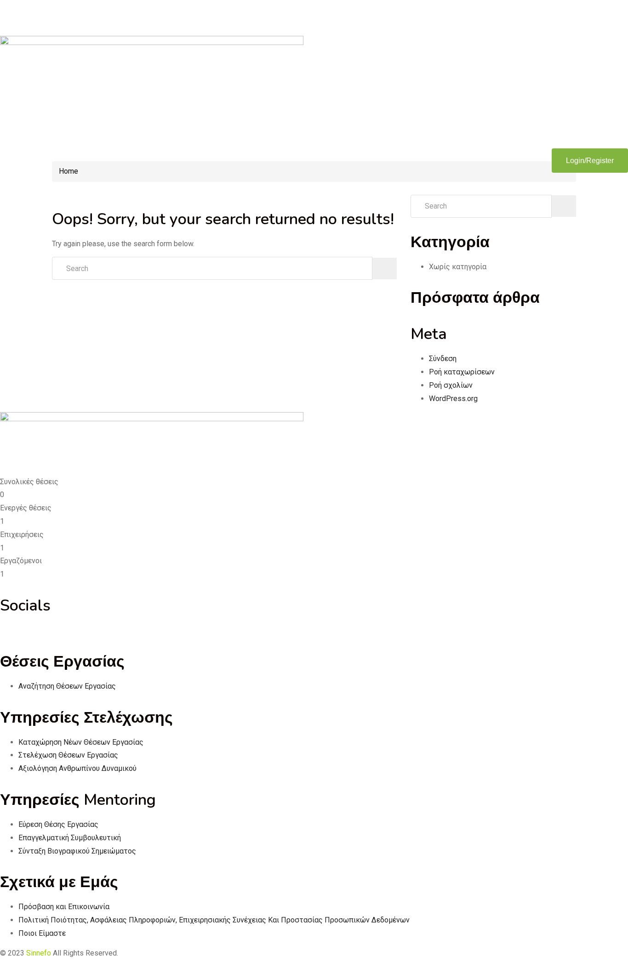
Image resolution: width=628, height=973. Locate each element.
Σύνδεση (443, 358)
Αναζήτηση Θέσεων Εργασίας (67, 686)
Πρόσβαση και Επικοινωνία (63, 906)
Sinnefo (38, 953)
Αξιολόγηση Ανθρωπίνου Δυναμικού (77, 768)
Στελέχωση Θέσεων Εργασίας (68, 755)
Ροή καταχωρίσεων (462, 372)
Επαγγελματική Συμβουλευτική (69, 837)
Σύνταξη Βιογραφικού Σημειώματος (77, 851)
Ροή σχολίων (451, 385)
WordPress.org (453, 398)
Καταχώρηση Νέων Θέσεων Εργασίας (80, 742)
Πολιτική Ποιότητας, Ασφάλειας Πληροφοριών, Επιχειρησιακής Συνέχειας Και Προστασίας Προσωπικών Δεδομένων (214, 920)
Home (68, 171)
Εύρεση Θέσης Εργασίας (58, 824)
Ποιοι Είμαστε (42, 933)
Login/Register (590, 160)
